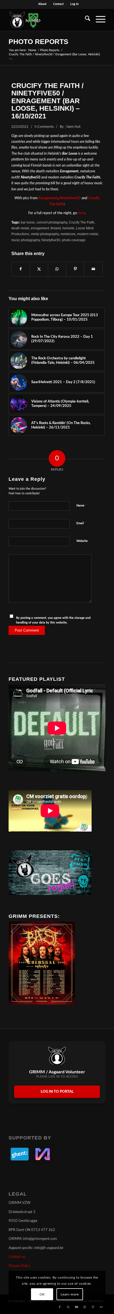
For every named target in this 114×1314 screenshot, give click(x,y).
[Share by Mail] (93, 269)
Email (81, 523)
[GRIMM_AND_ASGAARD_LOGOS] (47, 20)
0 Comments (44, 126)
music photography (25, 240)
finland (56, 228)
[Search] (84, 20)
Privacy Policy (19, 1266)
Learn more (70, 1294)
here (81, 213)
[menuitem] (42, 4)
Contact (58, 4)
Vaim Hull (73, 126)
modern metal (87, 234)
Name (81, 505)
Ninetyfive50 (70, 198)
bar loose (28, 222)
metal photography (45, 234)
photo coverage (74, 240)
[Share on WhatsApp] (57, 269)
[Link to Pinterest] (93, 1307)
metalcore (68, 234)
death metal (20, 228)
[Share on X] (39, 269)
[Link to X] (68, 1307)
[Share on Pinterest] (75, 269)
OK (42, 1294)
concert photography (52, 222)
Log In (74, 4)
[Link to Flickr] (101, 1307)
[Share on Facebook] (21, 269)
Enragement (48, 198)
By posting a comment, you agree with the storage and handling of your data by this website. (53, 620)
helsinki (68, 228)
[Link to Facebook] (60, 1307)
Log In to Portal (57, 1092)
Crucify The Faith (81, 222)
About (42, 4)
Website (82, 540)
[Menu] (97, 20)
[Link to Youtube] (76, 1307)
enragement (40, 228)
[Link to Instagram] (85, 1307)
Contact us (17, 1257)
